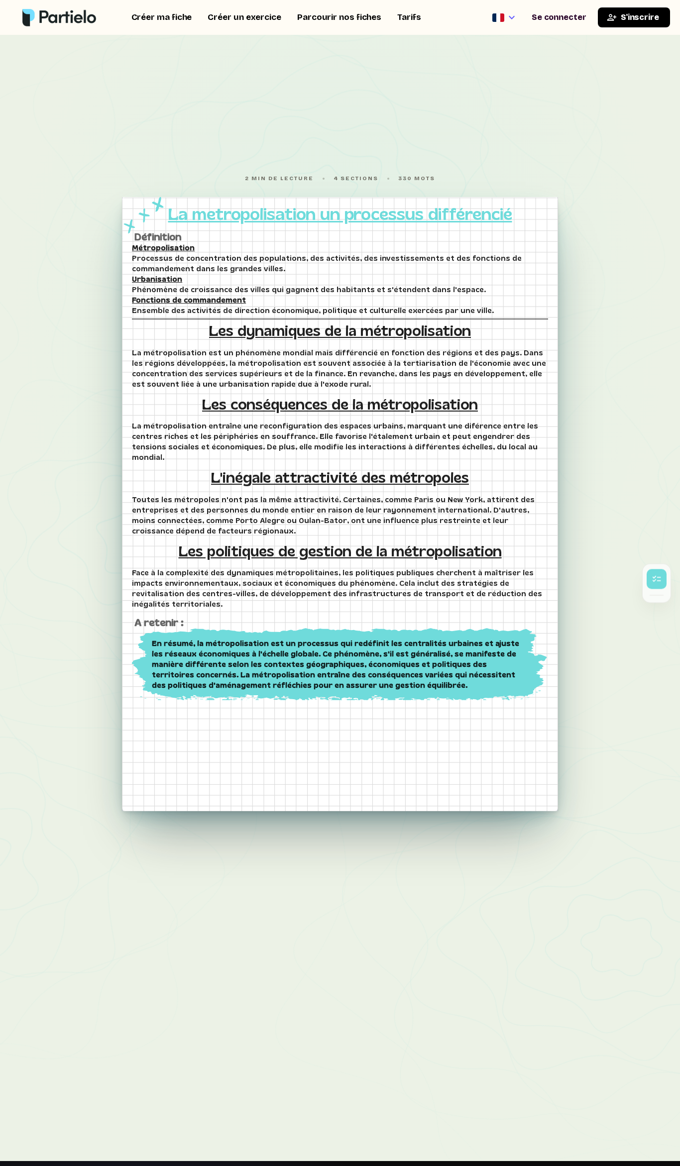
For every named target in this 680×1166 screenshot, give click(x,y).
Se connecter (559, 17)
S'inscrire (640, 17)
